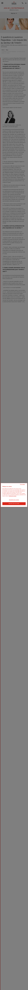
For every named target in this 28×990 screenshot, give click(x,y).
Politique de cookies (12, 496)
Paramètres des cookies (14, 499)
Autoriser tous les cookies (14, 503)
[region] (14, 495)
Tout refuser (22, 484)
